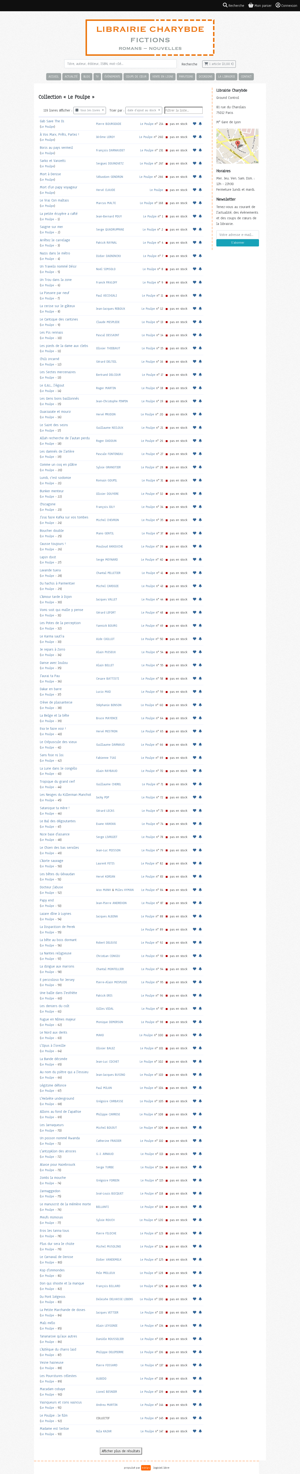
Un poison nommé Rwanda (60, 1138)
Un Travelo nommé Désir (58, 266)
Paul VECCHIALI (106, 295)
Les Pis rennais (51, 332)
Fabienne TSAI (106, 758)
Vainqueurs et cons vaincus (61, 1402)
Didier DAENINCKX (108, 256)
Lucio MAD (103, 691)
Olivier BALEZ (105, 1048)
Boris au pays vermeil (56, 147)
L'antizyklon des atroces (58, 1151)
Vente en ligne (162, 76)
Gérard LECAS (105, 810)
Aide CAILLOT (105, 639)
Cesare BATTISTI (107, 678)
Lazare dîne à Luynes (55, 913)
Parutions (186, 76)
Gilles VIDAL (105, 1008)
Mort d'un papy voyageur (58, 187)
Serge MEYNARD (107, 559)
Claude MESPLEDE (108, 322)
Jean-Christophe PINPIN (112, 401)
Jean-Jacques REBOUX (110, 308)
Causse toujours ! (53, 543)
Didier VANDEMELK (108, 1259)
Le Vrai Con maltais (54, 200)
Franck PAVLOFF (106, 282)
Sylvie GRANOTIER (108, 467)
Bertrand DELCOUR (108, 374)
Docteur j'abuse (51, 887)
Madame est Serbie (54, 1428)
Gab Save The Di (52, 121)
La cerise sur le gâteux (57, 306)
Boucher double (52, 530)
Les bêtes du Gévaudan (57, 874)
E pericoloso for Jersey (57, 979)
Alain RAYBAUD (106, 771)
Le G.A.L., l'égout (52, 385)
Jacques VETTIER (107, 1312)
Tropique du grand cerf (57, 781)
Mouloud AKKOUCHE (109, 546)
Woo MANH (103, 890)
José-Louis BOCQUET (110, 1193)
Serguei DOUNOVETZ (110, 163)
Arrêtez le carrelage (55, 240)
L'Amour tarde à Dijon (56, 596)
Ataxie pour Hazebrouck (57, 1164)
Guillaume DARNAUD (110, 744)
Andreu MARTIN (106, 1405)
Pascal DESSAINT (107, 335)
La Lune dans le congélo (58, 768)
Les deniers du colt (54, 1006)
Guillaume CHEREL (108, 784)
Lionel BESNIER (106, 1391)
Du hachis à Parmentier (57, 583)
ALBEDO (101, 1378)
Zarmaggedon (50, 1191)
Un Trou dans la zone (56, 279)
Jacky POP (102, 797)
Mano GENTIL (105, 533)
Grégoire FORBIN (107, 1180)
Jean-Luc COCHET (107, 1061)
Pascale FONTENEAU (109, 454)
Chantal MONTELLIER (110, 969)
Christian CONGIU (108, 956)
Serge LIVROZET (106, 837)
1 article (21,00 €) (221, 64)
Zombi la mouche (53, 1177)
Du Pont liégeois (52, 1296)
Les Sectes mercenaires (58, 372)
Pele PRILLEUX (105, 1273)
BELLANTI (102, 1207)
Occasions (205, 76)
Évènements (112, 76)
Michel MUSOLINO (108, 1246)
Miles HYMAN (124, 890)
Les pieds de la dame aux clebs (64, 345)
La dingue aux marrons (57, 966)
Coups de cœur (136, 76)
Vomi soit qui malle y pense (61, 609)
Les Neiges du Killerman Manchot (65, 794)
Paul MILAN (104, 1088)
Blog (86, 76)
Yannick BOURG (106, 625)
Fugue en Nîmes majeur (58, 1019)
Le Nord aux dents (53, 1032)
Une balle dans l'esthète (58, 992)
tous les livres (89, 110)
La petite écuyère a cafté (59, 213)
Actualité (71, 76)
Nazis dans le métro (55, 253)
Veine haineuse (52, 1362)
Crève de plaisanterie (56, 702)
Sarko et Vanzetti (53, 160)
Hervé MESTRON (106, 731)
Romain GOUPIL (106, 480)
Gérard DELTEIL (106, 361)
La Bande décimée (53, 1059)
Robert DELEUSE (106, 942)
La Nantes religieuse (55, 953)
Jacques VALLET (106, 599)
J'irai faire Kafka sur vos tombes (64, 517)
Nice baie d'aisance (55, 834)
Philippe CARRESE (108, 1114)
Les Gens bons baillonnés (59, 398)
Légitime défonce (53, 1085)
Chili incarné (49, 359)
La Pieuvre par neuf (54, 292)
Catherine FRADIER (108, 1141)
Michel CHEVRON (107, 520)
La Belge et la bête (54, 715)
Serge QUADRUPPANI (110, 229)
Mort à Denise (50, 174)
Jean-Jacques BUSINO (110, 1074)
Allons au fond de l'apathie (60, 1111)
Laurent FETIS (105, 863)
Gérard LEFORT (106, 612)
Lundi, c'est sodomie (55, 477)
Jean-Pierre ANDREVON (111, 903)
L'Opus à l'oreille (53, 1045)
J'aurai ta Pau (50, 676)
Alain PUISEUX (106, 652)
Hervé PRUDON (106, 414)
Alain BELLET (105, 665)
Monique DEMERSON (109, 1022)
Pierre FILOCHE (106, 1233)
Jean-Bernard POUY (109, 216)
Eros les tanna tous (54, 1230)
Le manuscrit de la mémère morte (65, 1204)
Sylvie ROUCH (105, 1220)
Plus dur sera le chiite (57, 1243)
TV (97, 76)
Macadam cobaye (52, 1389)
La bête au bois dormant (58, 940)
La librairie (226, 76)
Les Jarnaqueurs (52, 1125)
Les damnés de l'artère (57, 451)
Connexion (289, 5)
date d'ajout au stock (142, 110)
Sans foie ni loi (52, 755)
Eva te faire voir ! (53, 728)
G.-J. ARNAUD (105, 1154)
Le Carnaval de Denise (56, 1256)
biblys (146, 1468)
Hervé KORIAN (105, 876)
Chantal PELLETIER (108, 573)
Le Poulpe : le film (54, 1415)
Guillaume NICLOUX (109, 427)
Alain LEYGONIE (106, 1325)
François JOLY (105, 507)
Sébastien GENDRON (109, 177)
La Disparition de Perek (57, 926)
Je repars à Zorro (52, 649)
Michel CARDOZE (107, 586)
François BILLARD (108, 1286)
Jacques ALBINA (107, 916)
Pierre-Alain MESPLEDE (111, 982)
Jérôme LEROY (105, 137)
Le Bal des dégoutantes (58, 821)
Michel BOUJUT (106, 1127)
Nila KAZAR (104, 1431)
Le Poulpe (47, 126)
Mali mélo (47, 1323)
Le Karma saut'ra (52, 636)
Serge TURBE (105, 1167)
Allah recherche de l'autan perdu (65, 438)
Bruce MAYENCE (106, 718)
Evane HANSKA (106, 824)
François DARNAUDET (110, 150)
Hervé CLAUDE (105, 190)
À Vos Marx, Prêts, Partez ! (59, 134)
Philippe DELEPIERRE (110, 1352)
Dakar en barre (51, 689)
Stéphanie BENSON (108, 705)
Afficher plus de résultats (121, 1451)
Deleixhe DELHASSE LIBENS (114, 1299)
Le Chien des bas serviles (59, 847)
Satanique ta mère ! (54, 808)
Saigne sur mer (51, 226)
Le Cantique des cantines (59, 319)
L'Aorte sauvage (51, 860)
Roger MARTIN (106, 388)
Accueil (54, 76)
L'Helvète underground (57, 1098)
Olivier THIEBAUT (108, 348)
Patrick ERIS (104, 995)
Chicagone (48, 504)
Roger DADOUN (106, 441)
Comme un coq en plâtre (58, 464)
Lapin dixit (48, 557)
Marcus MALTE (106, 203)
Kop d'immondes (52, 1270)
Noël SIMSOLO (106, 269)
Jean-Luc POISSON (108, 850)
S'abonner (237, 243)
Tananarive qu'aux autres (58, 1336)
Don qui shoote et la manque (62, 1283)
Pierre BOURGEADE (108, 124)
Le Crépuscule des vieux (58, 742)
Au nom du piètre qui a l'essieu (64, 1072)
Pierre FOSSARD (106, 1365)
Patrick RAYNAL (106, 242)
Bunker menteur (52, 491)
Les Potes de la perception (60, 623)
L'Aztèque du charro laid (58, 1349)
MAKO (100, 1035)
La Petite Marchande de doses (62, 1309)
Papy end (47, 900)
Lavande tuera (50, 570)
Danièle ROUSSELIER (110, 1339)
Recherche (189, 64)
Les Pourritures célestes (58, 1376)
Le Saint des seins (54, 425)
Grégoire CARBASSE (109, 1101)
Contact (246, 76)
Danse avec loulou (54, 662)
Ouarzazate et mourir (55, 411)
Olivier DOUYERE (107, 493)
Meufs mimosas (51, 1217)
